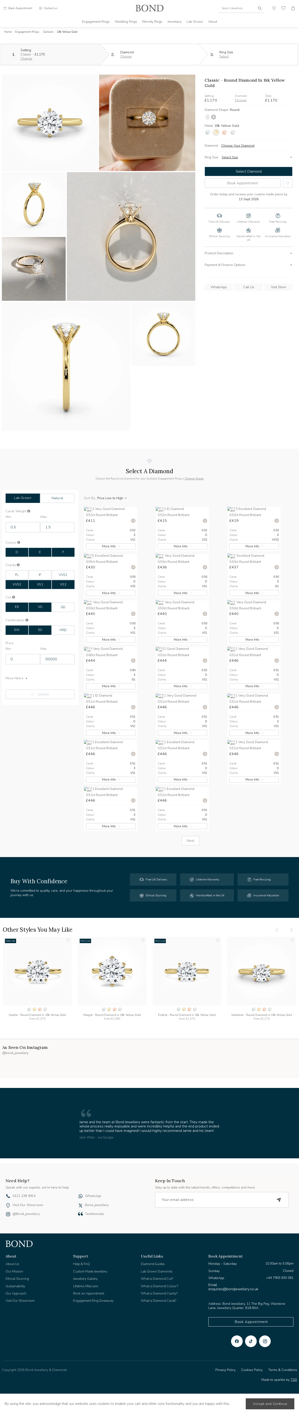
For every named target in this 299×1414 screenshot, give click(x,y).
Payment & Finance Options (225, 265)
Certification (20, 620)
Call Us (248, 287)
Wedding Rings (126, 21)
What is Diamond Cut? (157, 1278)
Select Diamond (249, 171)
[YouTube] (251, 1341)
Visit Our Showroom (28, 1205)
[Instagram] (265, 1341)
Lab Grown (195, 21)
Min (8, 517)
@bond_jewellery (26, 1214)
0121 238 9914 (24, 1196)
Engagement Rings (96, 21)
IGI (40, 630)
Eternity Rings (152, 21)
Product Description (219, 253)
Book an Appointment (88, 1293)
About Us (12, 1264)
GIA (17, 630)
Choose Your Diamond (237, 146)
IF (40, 575)
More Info (109, 546)
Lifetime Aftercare (85, 1286)
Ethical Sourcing (17, 1278)
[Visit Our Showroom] (8, 1205)
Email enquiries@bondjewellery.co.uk (233, 1287)
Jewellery (174, 21)
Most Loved (85, 941)
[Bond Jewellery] (149, 8)
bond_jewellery (97, 1205)
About (212, 21)
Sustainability (15, 1286)
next (191, 840)
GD (63, 607)
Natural (57, 498)
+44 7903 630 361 (279, 1278)
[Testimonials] (80, 1214)
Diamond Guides (153, 1264)
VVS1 (63, 575)
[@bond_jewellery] (8, 1214)
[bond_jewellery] (80, 1205)
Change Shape (194, 478)
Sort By (89, 498)
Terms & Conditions (282, 1370)
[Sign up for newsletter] (279, 1200)
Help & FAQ (81, 1264)
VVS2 (17, 584)
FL (17, 575)
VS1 (40, 584)
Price (9, 643)
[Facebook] (237, 1341)
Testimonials (94, 1214)
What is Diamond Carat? (158, 1300)
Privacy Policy (225, 1370)
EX (17, 607)
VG (40, 607)
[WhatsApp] (80, 1196)
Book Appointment (242, 183)
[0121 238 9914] (8, 1196)
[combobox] (241, 8)
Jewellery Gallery (85, 1278)
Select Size (230, 157)
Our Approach (16, 1293)
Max (43, 517)
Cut (13, 597)
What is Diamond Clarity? (159, 1293)
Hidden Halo (10, 941)
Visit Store (278, 287)
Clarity (18, 565)
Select (224, 56)
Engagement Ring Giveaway (93, 1300)
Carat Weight (23, 511)
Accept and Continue (270, 1403)
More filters (14, 678)
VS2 (63, 584)
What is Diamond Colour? (159, 1286)
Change (26, 58)
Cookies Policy (252, 1370)
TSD (294, 1380)
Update (43, 694)
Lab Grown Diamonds (156, 1271)
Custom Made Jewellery (90, 1271)
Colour (19, 543)
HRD (63, 630)
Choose (126, 56)
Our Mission (14, 1271)
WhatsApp (219, 287)
